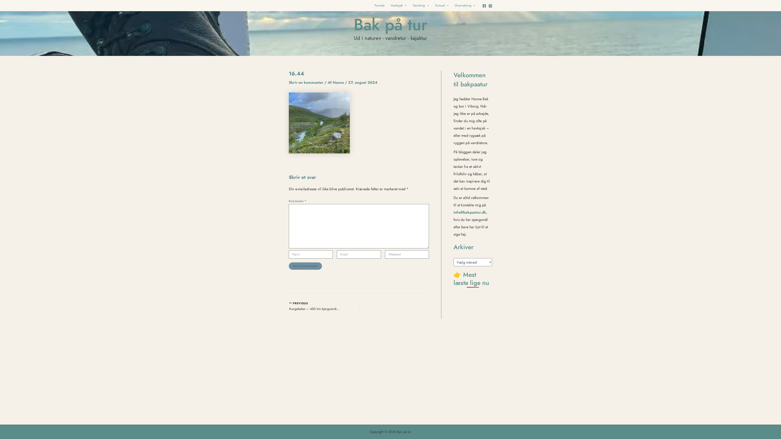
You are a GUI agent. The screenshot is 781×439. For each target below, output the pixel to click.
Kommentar (297, 201)
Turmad (440, 5)
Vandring (419, 5)
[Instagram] (490, 6)
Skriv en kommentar (306, 82)
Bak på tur (390, 24)
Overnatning (463, 5)
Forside (380, 5)
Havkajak (397, 5)
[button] (405, 5)
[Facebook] (484, 6)
